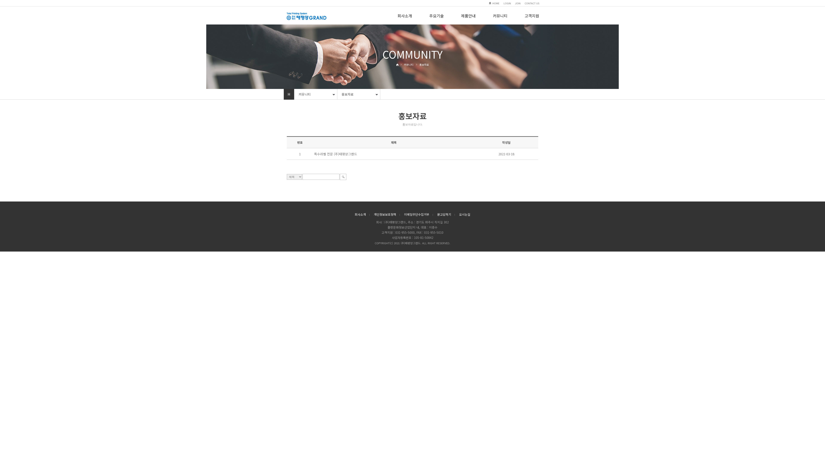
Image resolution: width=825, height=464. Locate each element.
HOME (495, 3)
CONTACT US (532, 3)
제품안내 (468, 15)
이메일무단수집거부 (416, 214)
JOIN (518, 3)
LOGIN (507, 3)
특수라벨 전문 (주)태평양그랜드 (335, 154)
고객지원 (532, 15)
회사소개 (404, 15)
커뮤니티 (500, 15)
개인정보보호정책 (385, 214)
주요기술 (436, 15)
